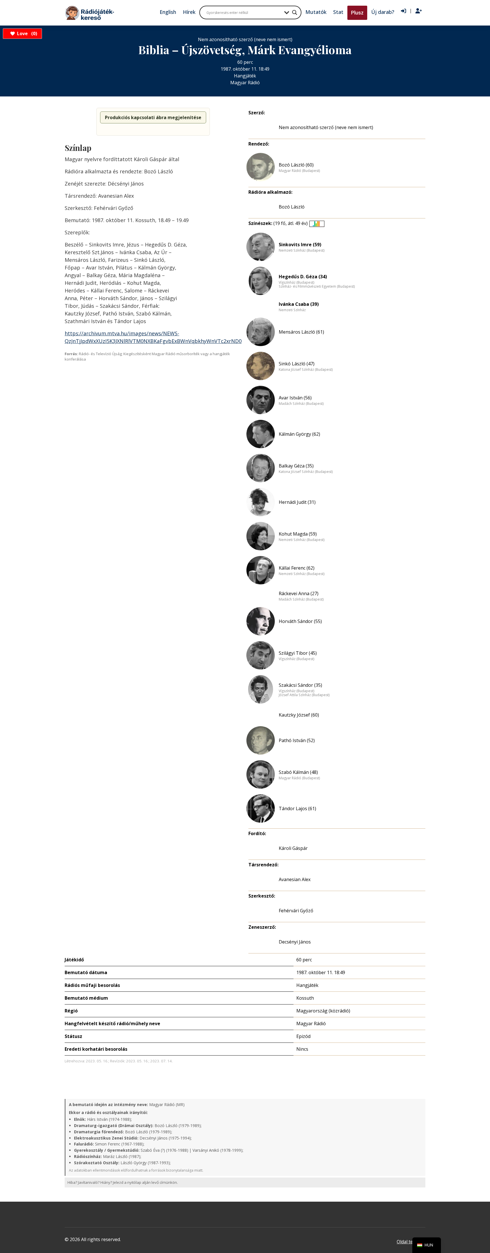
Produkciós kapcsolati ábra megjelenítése (153, 117)
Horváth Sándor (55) (300, 621)
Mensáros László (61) (301, 332)
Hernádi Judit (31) (297, 502)
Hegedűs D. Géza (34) (303, 276)
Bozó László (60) (296, 165)
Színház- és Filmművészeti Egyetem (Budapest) (317, 286)
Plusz (357, 13)
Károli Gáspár (293, 848)
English (168, 12)
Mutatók (315, 12)
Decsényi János (295, 942)
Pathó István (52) (297, 740)
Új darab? (382, 12)
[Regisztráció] (419, 11)
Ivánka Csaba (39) (299, 304)
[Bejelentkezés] (403, 11)
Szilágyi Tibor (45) (298, 653)
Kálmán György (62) (299, 434)
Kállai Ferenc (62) (296, 568)
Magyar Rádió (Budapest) (299, 171)
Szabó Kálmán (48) (298, 772)
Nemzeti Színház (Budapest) (301, 250)
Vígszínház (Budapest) (296, 283)
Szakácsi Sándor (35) (300, 685)
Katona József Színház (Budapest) (306, 370)
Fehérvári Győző (296, 910)
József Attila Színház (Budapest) (304, 695)
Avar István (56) (295, 398)
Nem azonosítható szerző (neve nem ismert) (326, 127)
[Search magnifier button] (295, 12)
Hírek (189, 12)
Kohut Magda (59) (298, 534)
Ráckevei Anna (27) (298, 593)
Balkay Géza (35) (296, 466)
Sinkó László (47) (296, 364)
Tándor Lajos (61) (297, 808)
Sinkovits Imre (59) (300, 244)
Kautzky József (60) (299, 715)
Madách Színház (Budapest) (301, 404)
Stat (338, 12)
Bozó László (292, 207)
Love (26, 33)
